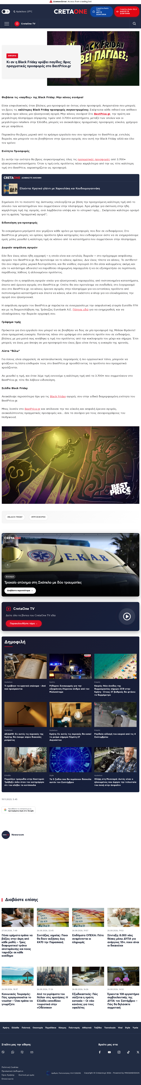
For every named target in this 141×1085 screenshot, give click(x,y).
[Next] (133, 564)
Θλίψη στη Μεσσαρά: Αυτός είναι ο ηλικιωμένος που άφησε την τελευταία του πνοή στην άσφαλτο (115, 782)
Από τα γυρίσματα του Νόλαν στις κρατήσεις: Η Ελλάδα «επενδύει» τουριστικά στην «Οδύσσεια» (52, 1001)
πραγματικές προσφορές (94, 159)
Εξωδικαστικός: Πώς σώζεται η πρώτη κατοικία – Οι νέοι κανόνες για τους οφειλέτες (85, 1001)
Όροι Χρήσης (8, 1075)
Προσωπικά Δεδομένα (12, 1071)
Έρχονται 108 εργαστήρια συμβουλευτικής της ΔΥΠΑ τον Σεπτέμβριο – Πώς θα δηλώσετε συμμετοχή (123, 1001)
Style (127, 1028)
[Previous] (7, 564)
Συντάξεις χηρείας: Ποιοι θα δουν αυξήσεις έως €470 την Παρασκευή (52, 938)
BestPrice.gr (32, 409)
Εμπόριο (12, 56)
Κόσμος (62, 1028)
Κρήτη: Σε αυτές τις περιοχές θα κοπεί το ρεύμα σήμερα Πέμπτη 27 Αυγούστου (70, 737)
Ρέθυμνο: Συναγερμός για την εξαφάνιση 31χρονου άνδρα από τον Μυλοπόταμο (69, 689)
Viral (120, 1028)
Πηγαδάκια (50, 1028)
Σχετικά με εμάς (26, 1075)
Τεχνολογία (110, 1028)
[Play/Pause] (70, 564)
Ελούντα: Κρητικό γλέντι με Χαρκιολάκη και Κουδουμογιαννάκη (60, 188)
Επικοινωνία (7, 1079)
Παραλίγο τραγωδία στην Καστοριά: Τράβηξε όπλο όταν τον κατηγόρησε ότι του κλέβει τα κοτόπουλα (24, 782)
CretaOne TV (28, 24)
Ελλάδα (15, 1028)
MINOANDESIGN (131, 1073)
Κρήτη (6, 1028)
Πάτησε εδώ (81, 309)
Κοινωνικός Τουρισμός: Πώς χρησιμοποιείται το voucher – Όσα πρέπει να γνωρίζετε (17, 999)
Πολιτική (26, 1028)
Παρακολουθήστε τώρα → (24, 623)
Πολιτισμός (74, 1028)
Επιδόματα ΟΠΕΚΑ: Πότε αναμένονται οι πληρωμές (88, 938)
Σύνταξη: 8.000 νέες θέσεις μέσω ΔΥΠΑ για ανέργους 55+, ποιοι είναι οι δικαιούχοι (123, 940)
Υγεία (135, 1028)
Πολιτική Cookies (10, 1067)
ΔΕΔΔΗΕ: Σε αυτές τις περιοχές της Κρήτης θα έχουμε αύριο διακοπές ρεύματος (23, 737)
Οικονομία (38, 1028)
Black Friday (58, 396)
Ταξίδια (98, 1028)
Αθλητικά (86, 1028)
